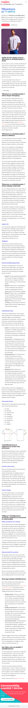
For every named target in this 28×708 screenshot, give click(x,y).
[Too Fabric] (5, 2)
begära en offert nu (19, 678)
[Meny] (26, 2)
